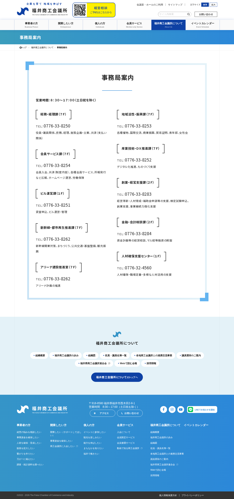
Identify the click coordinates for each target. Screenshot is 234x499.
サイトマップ (175, 4)
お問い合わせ (206, 14)
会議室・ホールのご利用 (150, 4)
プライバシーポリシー (193, 495)
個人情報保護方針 (168, 495)
